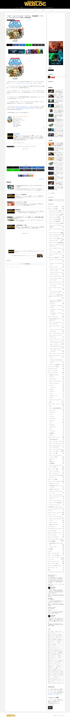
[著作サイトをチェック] (14, 142)
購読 (50, 707)
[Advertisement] (26, 156)
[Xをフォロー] (15, 142)
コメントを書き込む (25, 263)
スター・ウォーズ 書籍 (11, 146)
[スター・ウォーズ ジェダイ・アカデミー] (15, 68)
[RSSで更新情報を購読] (23, 142)
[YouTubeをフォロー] (20, 142)
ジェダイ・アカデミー (22, 146)
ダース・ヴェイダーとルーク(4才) (31, 146)
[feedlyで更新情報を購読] (21, 142)
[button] (35, 45)
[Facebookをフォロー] (17, 142)
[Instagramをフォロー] (18, 142)
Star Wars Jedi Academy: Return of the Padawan (25, 107)
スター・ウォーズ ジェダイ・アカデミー (30, 83)
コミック (17, 146)
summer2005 (17, 133)
